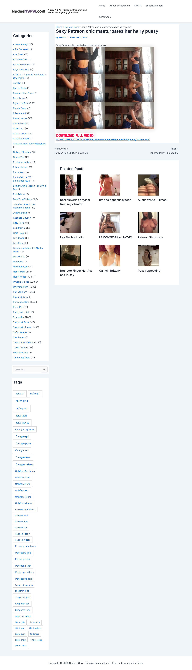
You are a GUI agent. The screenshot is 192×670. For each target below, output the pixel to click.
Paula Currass (20, 296)
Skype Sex (18, 317)
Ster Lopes (19, 337)
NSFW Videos (20, 276)
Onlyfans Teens (23, 497)
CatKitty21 (18, 128)
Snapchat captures (24, 585)
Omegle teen (23, 457)
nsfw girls (22, 400)
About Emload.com (119, 5)
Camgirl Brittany (110, 270)
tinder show (20, 640)
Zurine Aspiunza (21, 357)
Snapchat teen (22, 610)
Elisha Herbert (20, 167)
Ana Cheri (18, 54)
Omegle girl (22, 436)
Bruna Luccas (20, 118)
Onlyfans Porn (20, 286)
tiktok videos (35, 628)
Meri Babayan (20, 266)
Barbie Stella (19, 88)
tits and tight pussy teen (115, 200)
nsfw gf (19, 393)
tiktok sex (19, 628)
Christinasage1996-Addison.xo (29, 143)
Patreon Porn (20, 291)
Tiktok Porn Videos (23, 342)
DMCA (137, 5)
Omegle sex (22, 450)
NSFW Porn (19, 271)
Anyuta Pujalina (21, 69)
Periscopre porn (24, 578)
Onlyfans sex (22, 490)
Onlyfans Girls (22, 477)
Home (102, 5)
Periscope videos (24, 572)
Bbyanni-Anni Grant (23, 93)
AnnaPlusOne (20, 59)
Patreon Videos (22, 539)
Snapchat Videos (22, 327)
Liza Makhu (19, 256)
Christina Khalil (21, 138)
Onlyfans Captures (25, 471)
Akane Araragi (20, 44)
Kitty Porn (18, 222)
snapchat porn (23, 597)
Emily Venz (19, 172)
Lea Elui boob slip (71, 237)
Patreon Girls (21, 515)
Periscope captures (25, 546)
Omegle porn (23, 443)
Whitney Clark (20, 352)
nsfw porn (22, 408)
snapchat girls (22, 591)
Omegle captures (24, 429)
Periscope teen (23, 565)
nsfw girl (35, 393)
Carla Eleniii (19, 123)
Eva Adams (19, 194)
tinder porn (20, 634)
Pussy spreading (149, 270)
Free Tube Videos (22, 199)
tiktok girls (20, 622)
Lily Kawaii (18, 238)
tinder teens (36, 640)
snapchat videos (23, 616)
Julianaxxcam (20, 212)
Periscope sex (22, 559)
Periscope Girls (21, 302)
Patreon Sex (21, 527)
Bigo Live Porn (21, 103)
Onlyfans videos (23, 503)
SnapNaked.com (154, 5)
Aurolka (17, 83)
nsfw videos (22, 422)
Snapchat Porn (21, 322)
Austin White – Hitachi (152, 200)
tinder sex (34, 634)
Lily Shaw (18, 243)
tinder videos (21, 645)
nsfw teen (21, 415)
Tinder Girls (19, 347)
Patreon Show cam (150, 237)
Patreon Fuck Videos (25, 509)
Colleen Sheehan (22, 152)
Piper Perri (18, 307)
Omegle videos (24, 464)
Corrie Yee (18, 157)
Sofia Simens (20, 332)
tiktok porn (35, 622)
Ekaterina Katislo (22, 162)
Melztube (18, 261)
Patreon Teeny (22, 533)
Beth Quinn (19, 98)
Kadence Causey (22, 217)
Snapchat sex (22, 603)
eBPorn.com (105, 16)
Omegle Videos (21, 281)
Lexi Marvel (19, 227)
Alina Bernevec (21, 49)
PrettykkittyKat (21, 312)
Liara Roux (18, 232)
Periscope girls (23, 552)
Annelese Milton (21, 64)
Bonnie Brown (20, 108)
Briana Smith (19, 113)
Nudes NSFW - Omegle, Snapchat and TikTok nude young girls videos (67, 11)
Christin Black (20, 133)
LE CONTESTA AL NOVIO (115, 237)
